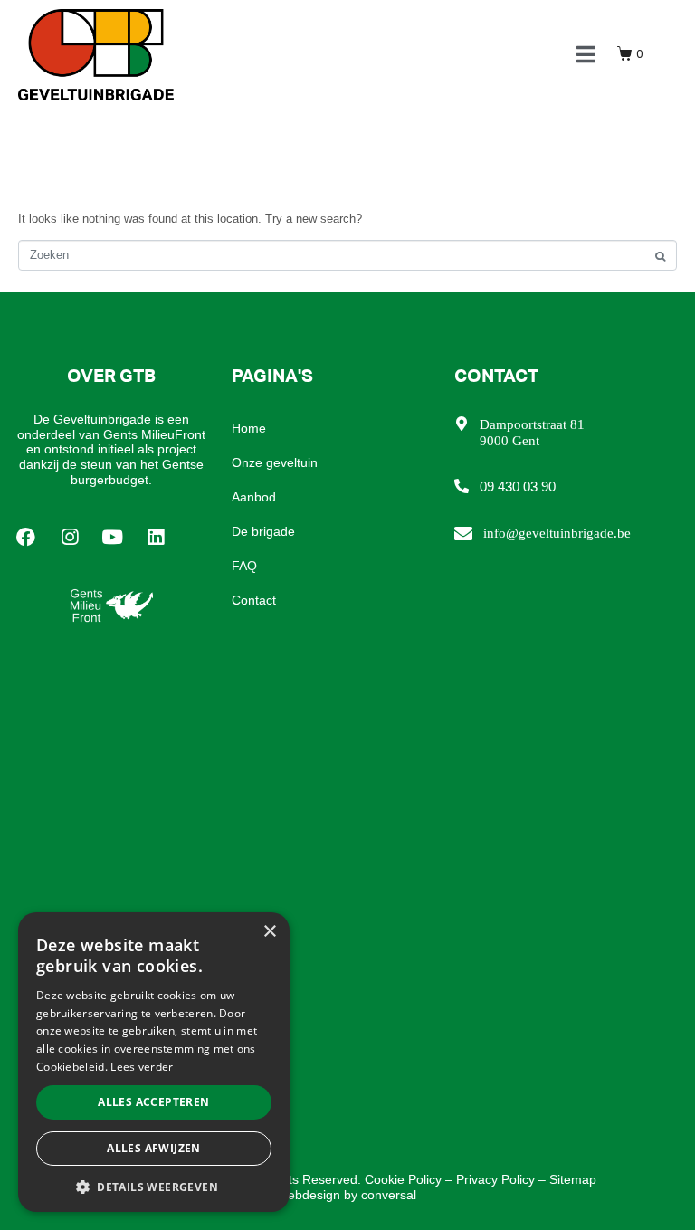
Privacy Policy (495, 1179)
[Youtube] (113, 537)
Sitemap (572, 1179)
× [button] (269, 932)
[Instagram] (69, 537)
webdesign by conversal (347, 1194)
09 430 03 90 (518, 486)
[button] (153, 1186)
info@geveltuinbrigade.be (557, 533)
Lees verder (141, 1066)
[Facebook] (26, 537)
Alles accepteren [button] (153, 1102)
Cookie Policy (403, 1179)
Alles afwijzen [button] (154, 1148)
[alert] (154, 1062)
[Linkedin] (155, 537)
